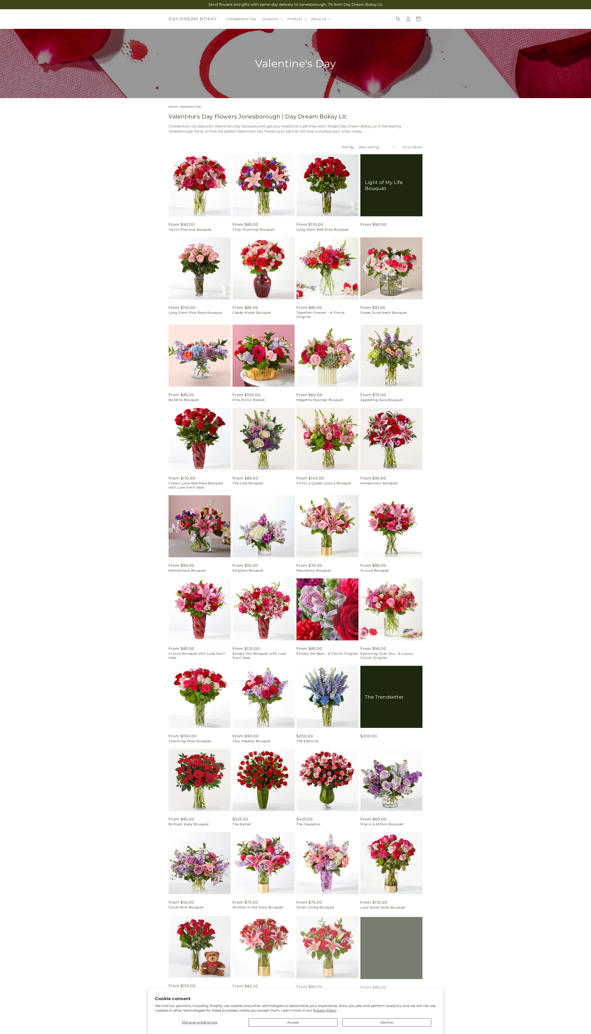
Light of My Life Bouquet (384, 185)
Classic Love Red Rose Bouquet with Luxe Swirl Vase (196, 485)
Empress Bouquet (248, 570)
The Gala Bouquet (248, 483)
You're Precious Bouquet (190, 229)
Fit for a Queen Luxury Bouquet (324, 483)
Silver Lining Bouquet (315, 907)
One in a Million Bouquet (382, 824)
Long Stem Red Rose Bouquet (322, 229)
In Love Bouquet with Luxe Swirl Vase (197, 655)
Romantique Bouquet (187, 570)
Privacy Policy (325, 1010)
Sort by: (348, 147)
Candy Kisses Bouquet (251, 313)
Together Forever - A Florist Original (320, 315)
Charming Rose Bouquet (190, 741)
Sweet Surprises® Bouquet (383, 313)
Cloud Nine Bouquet (186, 907)
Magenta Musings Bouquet (320, 400)
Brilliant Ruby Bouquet (189, 824)
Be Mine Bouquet (184, 400)
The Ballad (241, 824)
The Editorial (307, 741)
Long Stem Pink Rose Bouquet (195, 313)
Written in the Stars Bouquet (257, 907)
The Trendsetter (384, 696)
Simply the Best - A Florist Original (327, 653)
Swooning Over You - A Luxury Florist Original (386, 655)
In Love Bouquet (374, 570)
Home (173, 106)
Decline (386, 1022)
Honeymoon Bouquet (379, 483)
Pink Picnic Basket (248, 400)
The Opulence (308, 824)
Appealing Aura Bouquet (381, 400)
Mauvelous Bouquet (313, 570)
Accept (293, 1022)
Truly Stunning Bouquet (253, 229)
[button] (272, 19)
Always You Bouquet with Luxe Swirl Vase (259, 655)
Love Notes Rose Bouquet (382, 907)
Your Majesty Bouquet (251, 741)
